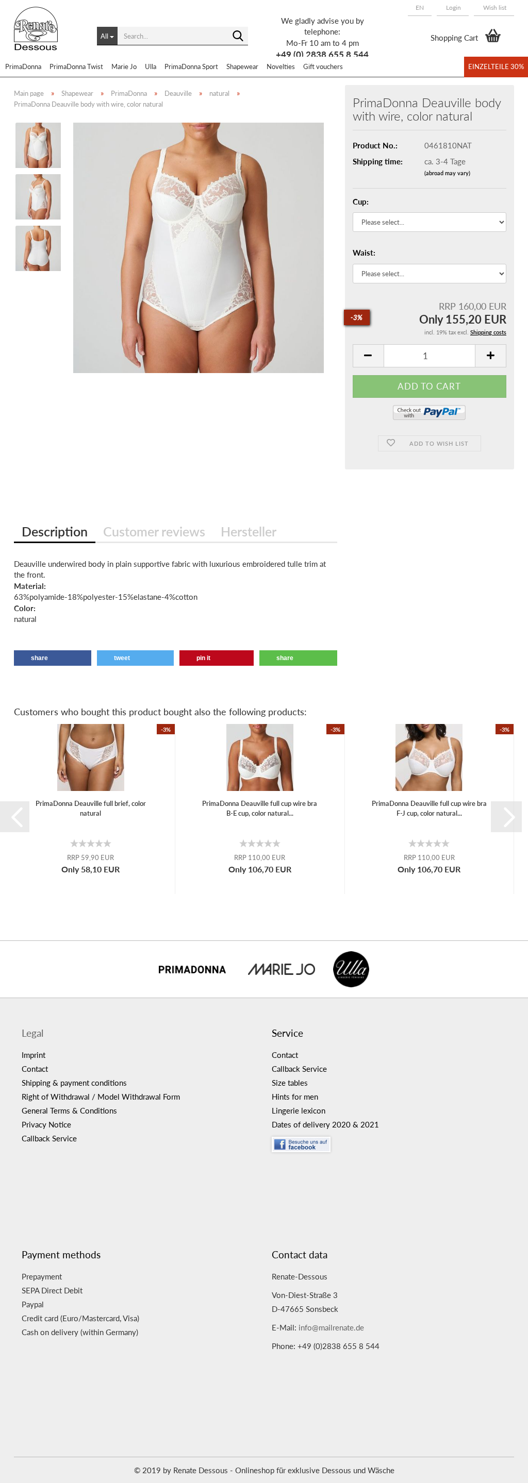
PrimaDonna (23, 66)
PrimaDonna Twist (76, 66)
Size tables (290, 1082)
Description (55, 531)
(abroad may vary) (447, 173)
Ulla (150, 66)
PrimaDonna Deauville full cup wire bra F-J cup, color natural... (429, 808)
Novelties (281, 66)
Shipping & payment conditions (74, 1082)
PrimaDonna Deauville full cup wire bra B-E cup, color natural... (259, 808)
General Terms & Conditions (69, 1110)
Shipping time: (378, 161)
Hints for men (295, 1096)
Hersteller (248, 531)
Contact (35, 1068)
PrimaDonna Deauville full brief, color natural (91, 808)
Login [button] (452, 7)
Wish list (494, 7)
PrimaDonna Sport (191, 66)
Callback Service (49, 1138)
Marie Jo (124, 66)
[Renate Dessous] (47, 36)
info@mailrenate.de (331, 1327)
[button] (420, 7)
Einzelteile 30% (496, 66)
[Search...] (238, 36)
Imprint (33, 1054)
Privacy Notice (46, 1124)
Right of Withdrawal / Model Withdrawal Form (101, 1096)
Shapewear (242, 66)
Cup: (361, 201)
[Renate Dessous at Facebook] (389, 1142)
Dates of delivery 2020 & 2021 (325, 1124)
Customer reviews (154, 531)
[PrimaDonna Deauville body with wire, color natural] (198, 246)
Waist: (364, 252)
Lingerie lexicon (298, 1110)
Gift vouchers (323, 66)
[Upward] (499, 1467)
